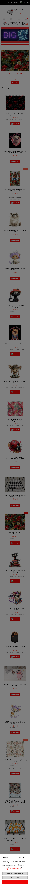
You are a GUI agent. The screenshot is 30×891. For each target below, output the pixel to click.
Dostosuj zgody (15, 877)
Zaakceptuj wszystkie (15, 882)
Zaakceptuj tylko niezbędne (15, 873)
